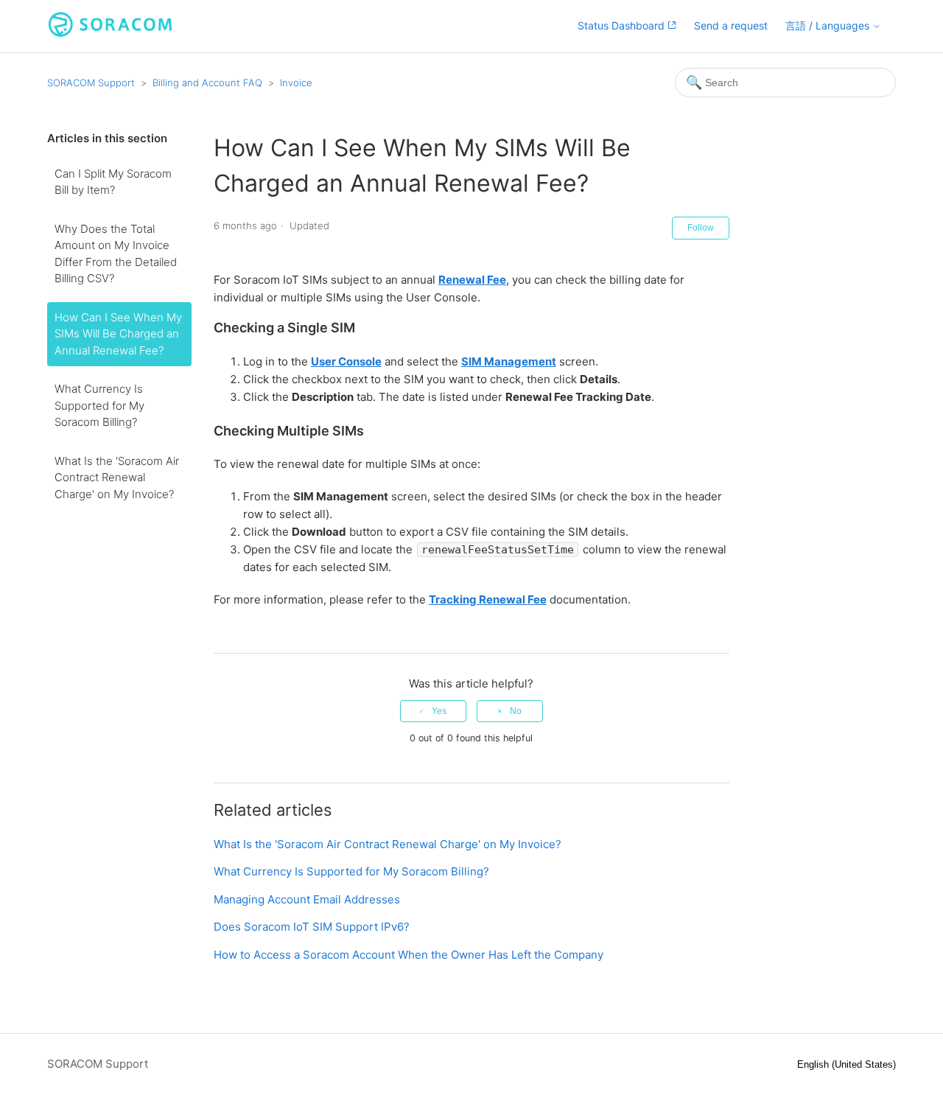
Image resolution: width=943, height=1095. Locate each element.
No (516, 711)
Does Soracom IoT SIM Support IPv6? (312, 927)
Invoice (296, 82)
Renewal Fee (472, 280)
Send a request (731, 25)
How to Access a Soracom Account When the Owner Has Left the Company (408, 955)
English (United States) (846, 1064)
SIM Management (508, 361)
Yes (439, 711)
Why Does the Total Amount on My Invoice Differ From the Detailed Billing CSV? (116, 254)
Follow (700, 228)
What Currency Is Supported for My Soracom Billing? (99, 405)
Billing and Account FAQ (207, 82)
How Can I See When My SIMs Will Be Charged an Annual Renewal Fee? (118, 333)
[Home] (110, 34)
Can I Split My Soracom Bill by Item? (113, 182)
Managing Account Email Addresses (307, 899)
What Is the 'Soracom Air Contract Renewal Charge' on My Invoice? (117, 477)
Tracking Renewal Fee (488, 599)
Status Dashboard (622, 25)
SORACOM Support (91, 82)
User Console (346, 361)
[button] (833, 26)
